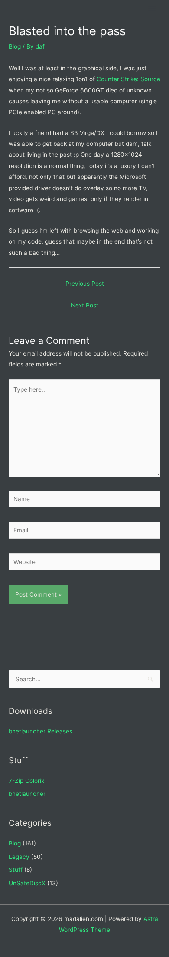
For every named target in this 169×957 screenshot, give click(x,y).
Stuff (16, 869)
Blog (15, 46)
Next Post (84, 305)
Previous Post (84, 283)
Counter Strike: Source (128, 79)
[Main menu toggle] (152, 9)
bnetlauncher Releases (40, 731)
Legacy (19, 856)
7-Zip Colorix (26, 780)
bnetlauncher (27, 793)
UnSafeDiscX (27, 883)
